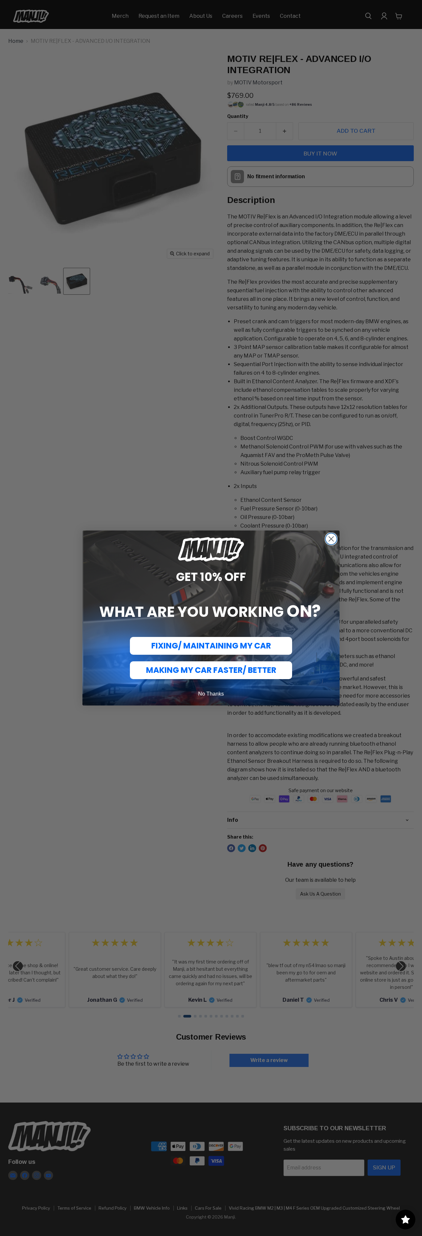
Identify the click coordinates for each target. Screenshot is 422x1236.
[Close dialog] (331, 539)
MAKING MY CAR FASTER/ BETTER (211, 670)
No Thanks (211, 694)
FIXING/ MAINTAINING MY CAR (211, 645)
